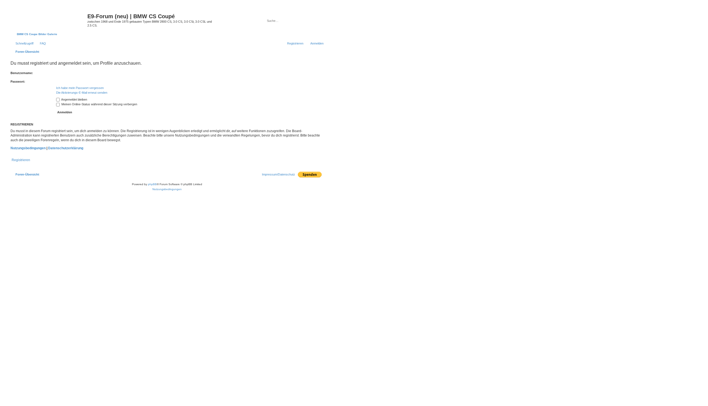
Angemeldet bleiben (74, 99)
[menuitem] (40, 43)
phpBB (152, 184)
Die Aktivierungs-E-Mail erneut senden (81, 92)
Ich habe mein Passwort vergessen (80, 88)
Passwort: (18, 81)
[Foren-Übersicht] (48, 18)
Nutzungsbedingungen (28, 148)
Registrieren (21, 160)
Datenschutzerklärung (65, 148)
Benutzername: (22, 73)
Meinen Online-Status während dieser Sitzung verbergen (99, 104)
